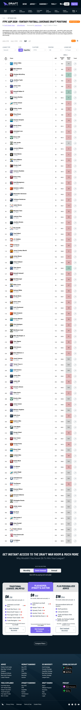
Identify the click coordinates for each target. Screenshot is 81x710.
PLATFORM (35, 47)
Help (43, 692)
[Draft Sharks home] (10, 4)
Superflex (27, 50)
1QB (20, 50)
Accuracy (44, 690)
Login (67, 4)
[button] (24, 605)
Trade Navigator (48, 11)
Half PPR (24, 669)
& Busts (9, 673)
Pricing (44, 694)
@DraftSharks (21, 25)
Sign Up (74, 4)
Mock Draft (5, 11)
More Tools (73, 11)
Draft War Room (13, 11)
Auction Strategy (46, 675)
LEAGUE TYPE (6, 47)
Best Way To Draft (6, 669)
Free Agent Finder (39, 11)
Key (74, 41)
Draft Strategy (46, 667)
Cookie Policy (37, 704)
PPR (23, 671)
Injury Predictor (57, 11)
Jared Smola (38, 25)
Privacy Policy (10, 704)
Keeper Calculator (65, 11)
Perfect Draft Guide (6, 667)
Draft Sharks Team (9, 25)
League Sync (45, 677)
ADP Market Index (6, 687)
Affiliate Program (46, 687)
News (25, 4)
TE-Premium (25, 694)
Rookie (23, 692)
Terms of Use (27, 704)
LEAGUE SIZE (67, 47)
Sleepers (3, 671)
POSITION (50, 47)
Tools (4, 18)
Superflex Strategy (47, 671)
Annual (54, 570)
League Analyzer (30, 11)
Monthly (26, 570)
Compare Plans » (40, 643)
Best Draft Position (6, 675)
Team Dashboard (22, 11)
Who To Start (4, 696)
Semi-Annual (40, 570)
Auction (24, 677)
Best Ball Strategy (47, 673)
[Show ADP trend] (75, 63)
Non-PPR (24, 667)
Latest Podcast (5, 677)
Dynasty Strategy (47, 669)
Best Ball (24, 675)
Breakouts (4, 673)
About (43, 685)
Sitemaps (19, 704)
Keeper (23, 696)
